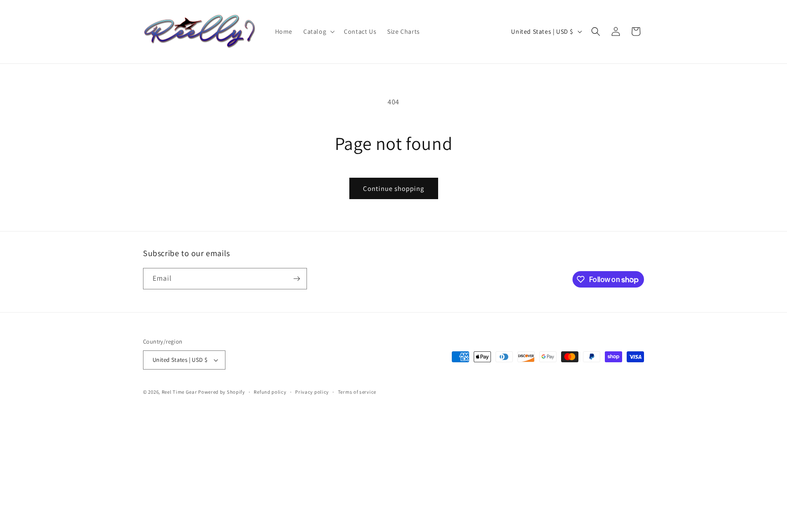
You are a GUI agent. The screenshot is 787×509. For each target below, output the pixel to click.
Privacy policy (312, 392)
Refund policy (270, 392)
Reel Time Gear (179, 392)
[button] (318, 31)
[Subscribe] (296, 278)
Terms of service (357, 392)
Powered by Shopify (221, 392)
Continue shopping (393, 188)
